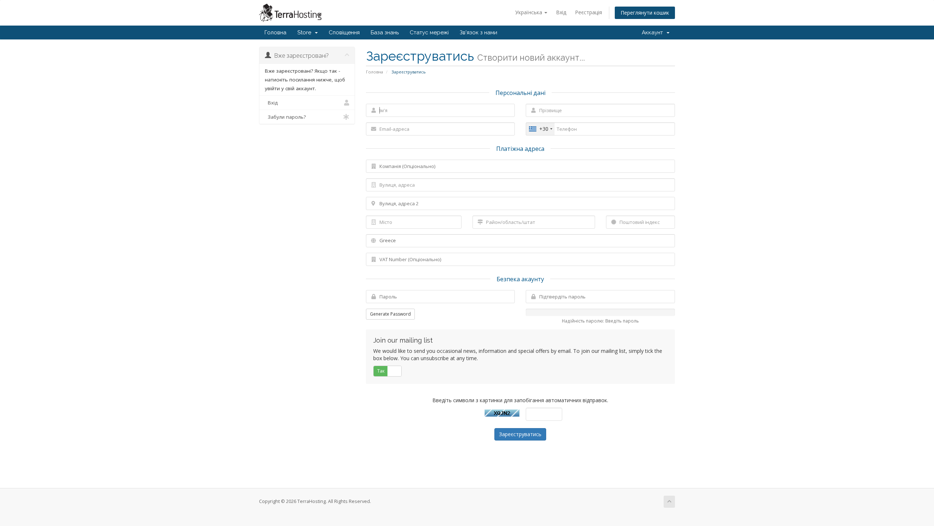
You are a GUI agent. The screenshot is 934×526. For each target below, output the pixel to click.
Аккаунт (654, 32)
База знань (385, 32)
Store (305, 32)
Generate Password (390, 314)
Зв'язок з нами (478, 32)
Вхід (561, 12)
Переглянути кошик (645, 12)
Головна (275, 32)
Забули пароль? (285, 117)
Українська (529, 12)
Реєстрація (588, 12)
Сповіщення (344, 32)
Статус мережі (429, 32)
